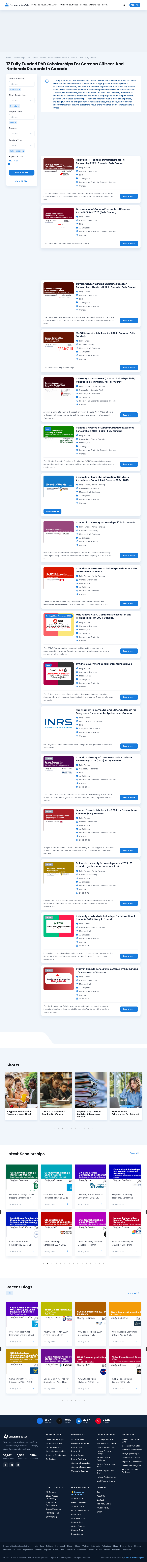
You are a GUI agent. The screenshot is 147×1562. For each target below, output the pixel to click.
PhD (81, 57)
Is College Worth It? (105, 1439)
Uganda (47, 1550)
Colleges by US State (131, 1446)
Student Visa (77, 1498)
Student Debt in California (103, 1458)
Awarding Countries (69, 5)
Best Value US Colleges (107, 1443)
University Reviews (79, 1471)
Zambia (91, 1550)
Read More (128, 196)
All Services (51, 1492)
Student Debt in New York (106, 1465)
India (36, 1546)
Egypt (130, 1546)
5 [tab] (71, 1128)
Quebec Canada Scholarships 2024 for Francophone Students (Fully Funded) (106, 812)
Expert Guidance (53, 1509)
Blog (104, 5)
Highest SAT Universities (133, 1461)
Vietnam (85, 1546)
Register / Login (104, 1504)
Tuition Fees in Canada (132, 1449)
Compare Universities (80, 1463)
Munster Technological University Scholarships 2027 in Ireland (88, 1245)
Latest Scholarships (55, 1439)
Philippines (106, 1546)
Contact (100, 1500)
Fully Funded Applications (51, 1503)
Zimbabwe (70, 1550)
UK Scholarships (53, 1447)
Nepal (77, 1546)
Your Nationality (16, 78)
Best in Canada (78, 1455)
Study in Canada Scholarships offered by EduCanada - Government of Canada (107, 970)
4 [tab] (67, 1128)
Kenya (123, 1546)
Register (135, 5)
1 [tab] (54, 1128)
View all (134, 1153)
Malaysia (116, 1550)
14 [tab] (99, 1263)
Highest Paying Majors (107, 1477)
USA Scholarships (54, 1443)
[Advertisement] (73, 31)
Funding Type (15, 140)
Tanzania (38, 1550)
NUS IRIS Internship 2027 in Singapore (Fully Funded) (55, 1335)
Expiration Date (16, 156)
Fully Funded (90, 57)
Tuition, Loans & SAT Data (131, 1440)
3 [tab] (62, 1128)
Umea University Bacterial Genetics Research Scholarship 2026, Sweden (55, 1245)
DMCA (99, 1512)
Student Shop (77, 1530)
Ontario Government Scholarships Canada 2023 (104, 664)
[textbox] (22, 84)
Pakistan (49, 1546)
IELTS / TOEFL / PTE (80, 1510)
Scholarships (19, 57)
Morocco (7, 1550)
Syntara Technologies (134, 1558)
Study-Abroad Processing (52, 1497)
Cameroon (81, 1550)
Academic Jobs (78, 1518)
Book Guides (77, 1534)
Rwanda (107, 1550)
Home (33, 5)
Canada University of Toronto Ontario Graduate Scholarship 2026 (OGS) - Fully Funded (104, 759)
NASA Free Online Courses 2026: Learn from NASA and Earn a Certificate (125, 1335)
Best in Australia (78, 1459)
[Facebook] (5, 1464)
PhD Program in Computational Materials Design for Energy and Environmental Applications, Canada (106, 711)
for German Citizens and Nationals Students (47, 57)
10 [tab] (92, 1128)
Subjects (13, 128)
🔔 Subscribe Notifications (77, 1493)
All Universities (77, 1439)
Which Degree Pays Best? (105, 1471)
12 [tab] (90, 1263)
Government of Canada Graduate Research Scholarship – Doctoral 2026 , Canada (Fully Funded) (106, 285)
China (42, 1546)
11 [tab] (86, 1263)
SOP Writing (51, 1517)
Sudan (99, 1550)
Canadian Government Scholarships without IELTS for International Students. (107, 570)
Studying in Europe (130, 1454)
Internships (76, 1514)
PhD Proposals (52, 1513)
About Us (101, 1496)
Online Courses (78, 1526)
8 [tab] (84, 1128)
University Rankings (80, 1443)
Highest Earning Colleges (104, 1452)
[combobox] (21, 84)
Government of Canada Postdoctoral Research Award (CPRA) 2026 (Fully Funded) (103, 211)
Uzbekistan (126, 1550)
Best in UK (75, 1451)
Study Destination (17, 95)
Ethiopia (137, 1546)
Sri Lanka (17, 1550)
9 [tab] (88, 1128)
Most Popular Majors (106, 1481)
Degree (83, 5)
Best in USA (76, 1447)
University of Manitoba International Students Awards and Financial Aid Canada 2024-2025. (102, 478)
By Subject (50, 1459)
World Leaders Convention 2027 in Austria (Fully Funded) (90, 1335)
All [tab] (9, 1293)
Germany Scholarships (56, 1455)
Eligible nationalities (47, 5)
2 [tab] (58, 1128)
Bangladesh (60, 1546)
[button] (19, 89)
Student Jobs (77, 1522)
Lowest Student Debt (106, 1447)
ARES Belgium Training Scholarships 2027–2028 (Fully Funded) (124, 1198)
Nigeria (70, 1546)
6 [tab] (75, 1128)
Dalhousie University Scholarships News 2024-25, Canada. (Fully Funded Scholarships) (104, 865)
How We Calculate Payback (130, 1470)
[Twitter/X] (11, 1464)
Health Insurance (79, 1502)
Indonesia (95, 1546)
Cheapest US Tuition (131, 1457)
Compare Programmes (81, 1467)
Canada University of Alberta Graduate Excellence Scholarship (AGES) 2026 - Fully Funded (105, 429)
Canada (73, 57)
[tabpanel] (21, 1096)
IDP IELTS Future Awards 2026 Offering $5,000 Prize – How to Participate (124, 1382)
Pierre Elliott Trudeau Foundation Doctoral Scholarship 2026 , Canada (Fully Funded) (100, 161)
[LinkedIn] (18, 1464)
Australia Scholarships (56, 1451)
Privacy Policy (103, 1508)
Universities (94, 5)
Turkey (56, 1550)
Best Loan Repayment (131, 1465)
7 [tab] (80, 1128)
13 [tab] (95, 1263)
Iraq (62, 1550)
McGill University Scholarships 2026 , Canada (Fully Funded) (105, 334)
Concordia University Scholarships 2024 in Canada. (106, 522)
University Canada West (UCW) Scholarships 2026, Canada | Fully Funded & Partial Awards (105, 380)
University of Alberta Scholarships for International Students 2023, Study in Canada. (105, 918)
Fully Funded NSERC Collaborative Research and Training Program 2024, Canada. (103, 616)
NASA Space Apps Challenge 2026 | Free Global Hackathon (54, 1382)
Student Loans (77, 1506)
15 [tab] (103, 1263)
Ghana (115, 1546)
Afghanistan (28, 1550)
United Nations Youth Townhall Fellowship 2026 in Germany (21, 1198)
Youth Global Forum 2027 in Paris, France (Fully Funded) (21, 1335)
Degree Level (15, 111)
